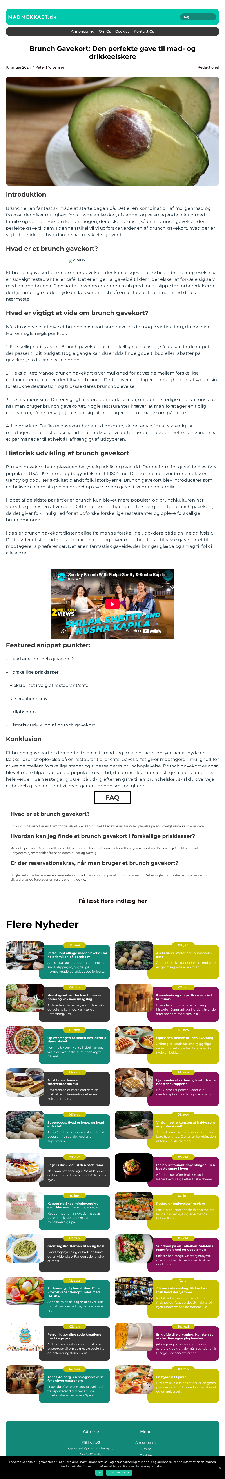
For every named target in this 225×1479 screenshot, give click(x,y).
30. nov (183, 1030)
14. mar (74, 1369)
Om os (105, 31)
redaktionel (208, 67)
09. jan (183, 945)
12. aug (74, 1280)
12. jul (183, 1280)
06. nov (74, 1115)
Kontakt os (144, 31)
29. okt (74, 1157)
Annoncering (82, 31)
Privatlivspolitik (119, 1472)
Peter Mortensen (50, 67)
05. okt (183, 1157)
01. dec (74, 1030)
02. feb (74, 1238)
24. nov (74, 1072)
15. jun (74, 1196)
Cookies (122, 31)
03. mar (74, 945)
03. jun (183, 1196)
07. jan (183, 987)
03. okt (183, 1238)
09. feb (183, 1369)
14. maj (183, 1326)
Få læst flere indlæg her (112, 900)
